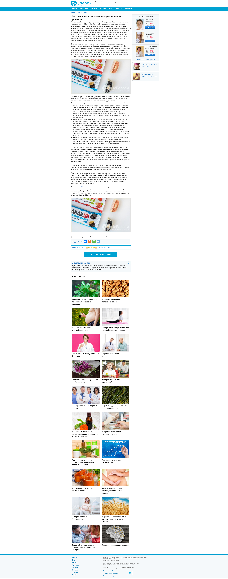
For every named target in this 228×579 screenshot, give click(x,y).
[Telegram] (98, 241)
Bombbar (81, 187)
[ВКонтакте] (85, 241)
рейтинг (152, 24)
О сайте (75, 575)
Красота (103, 9)
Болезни (74, 9)
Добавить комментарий (101, 254)
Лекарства (84, 9)
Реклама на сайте (108, 571)
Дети (110, 9)
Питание (94, 9)
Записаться (150, 27)
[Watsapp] (94, 241)
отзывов (147, 38)
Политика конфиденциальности (113, 576)
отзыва (147, 24)
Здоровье (118, 9)
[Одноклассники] (89, 241)
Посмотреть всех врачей (146, 59)
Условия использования (110, 573)
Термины (128, 9)
